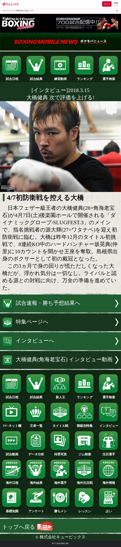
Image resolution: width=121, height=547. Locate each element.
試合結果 (36, 79)
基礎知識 (12, 511)
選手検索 (109, 79)
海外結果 (36, 482)
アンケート (36, 511)
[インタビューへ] (60, 348)
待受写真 (60, 454)
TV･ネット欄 (12, 425)
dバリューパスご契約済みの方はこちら (18, 11)
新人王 (60, 397)
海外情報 (109, 482)
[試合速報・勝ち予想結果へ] (60, 311)
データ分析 (36, 454)
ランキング (85, 79)
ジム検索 (84, 454)
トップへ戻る (19, 527)
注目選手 (109, 454)
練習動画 (60, 79)
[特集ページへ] (60, 329)
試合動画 (12, 454)
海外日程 (12, 482)
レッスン (84, 511)
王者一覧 (36, 425)
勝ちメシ (60, 511)
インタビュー (108, 425)
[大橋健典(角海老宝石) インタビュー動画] (60, 367)
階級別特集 (85, 425)
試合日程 (12, 79)
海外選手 (60, 482)
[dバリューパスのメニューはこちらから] (115, 4)
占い (109, 511)
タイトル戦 (60, 425)
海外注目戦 (85, 482)
